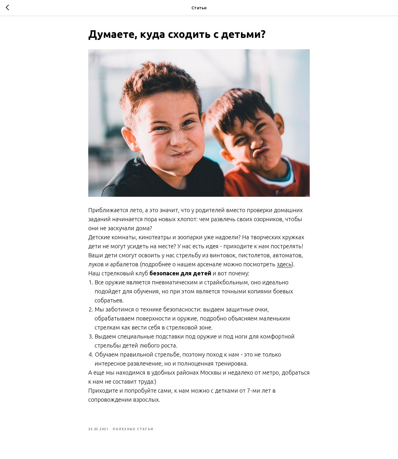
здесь (284, 264)
